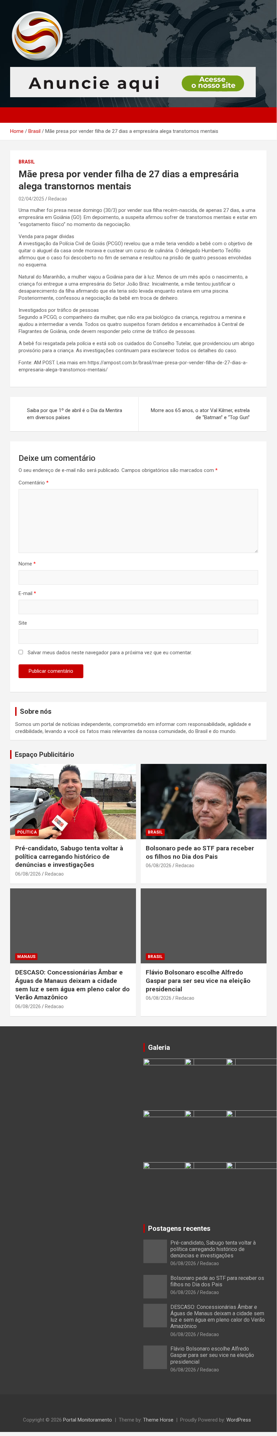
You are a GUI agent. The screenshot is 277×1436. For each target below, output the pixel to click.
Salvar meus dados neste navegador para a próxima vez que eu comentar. (110, 653)
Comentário (34, 483)
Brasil (27, 161)
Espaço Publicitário (44, 754)
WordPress (238, 1420)
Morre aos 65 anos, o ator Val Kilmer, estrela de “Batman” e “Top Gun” (200, 413)
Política (27, 832)
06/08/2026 (28, 874)
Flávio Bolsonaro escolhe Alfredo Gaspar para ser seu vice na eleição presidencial (198, 980)
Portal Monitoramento (87, 1420)
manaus (26, 956)
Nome (27, 564)
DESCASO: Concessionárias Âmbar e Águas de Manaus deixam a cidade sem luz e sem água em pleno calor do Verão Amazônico (72, 984)
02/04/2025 (31, 198)
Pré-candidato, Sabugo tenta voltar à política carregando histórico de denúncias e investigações (69, 856)
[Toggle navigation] (18, 115)
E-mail (27, 593)
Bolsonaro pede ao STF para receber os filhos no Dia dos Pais (200, 852)
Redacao (57, 198)
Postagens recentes (179, 1228)
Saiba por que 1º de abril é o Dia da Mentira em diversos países (74, 413)
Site (23, 623)
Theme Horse (158, 1420)
